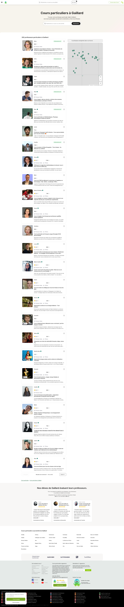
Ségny (92, 543)
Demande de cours (35, 568)
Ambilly (22, 534)
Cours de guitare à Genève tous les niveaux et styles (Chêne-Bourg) (43, 504)
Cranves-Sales (52, 537)
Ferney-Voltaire (24, 540)
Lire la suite (35, 517)
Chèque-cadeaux (45, 573)
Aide (32, 569)
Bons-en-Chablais (94, 534)
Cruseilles (65, 537)
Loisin (78, 540)
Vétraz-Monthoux (94, 546)
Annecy (36, 534)
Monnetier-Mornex (94, 540)
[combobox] (54, 2)
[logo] (6, 2)
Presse (33, 571)
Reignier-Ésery (38, 543)
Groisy (50, 540)
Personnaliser (15, 602)
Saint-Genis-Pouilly (53, 543)
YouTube (45, 582)
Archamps (65, 534)
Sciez (78, 543)
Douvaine (93, 537)
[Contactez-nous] (122, 2)
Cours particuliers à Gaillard (35, 480)
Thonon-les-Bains (25, 546)
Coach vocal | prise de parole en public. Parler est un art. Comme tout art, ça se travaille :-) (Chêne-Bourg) (85, 504)
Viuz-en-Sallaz (80, 546)
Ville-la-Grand (52, 546)
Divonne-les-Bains (80, 537)
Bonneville (79, 534)
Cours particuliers (25, 480)
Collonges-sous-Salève (40, 537)
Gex (36, 540)
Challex (22, 537)
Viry (63, 546)
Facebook (36, 579)
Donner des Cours (114, 2)
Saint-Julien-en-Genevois (68, 543)
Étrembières (23, 549)
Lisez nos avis (60, 585)
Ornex (22, 543)
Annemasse (51, 534)
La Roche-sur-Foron (67, 540)
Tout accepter (16, 599)
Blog (42, 565)
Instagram (36, 582)
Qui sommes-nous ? (45, 567)
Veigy (36, 546)
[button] (25, 84)
